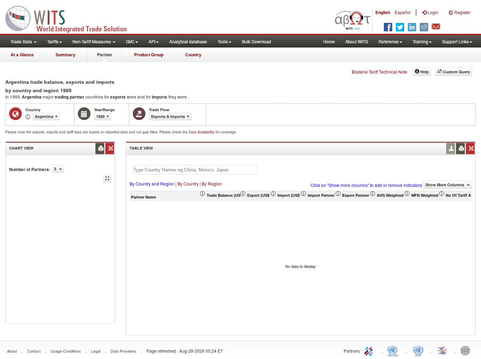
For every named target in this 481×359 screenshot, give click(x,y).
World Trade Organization (443, 350)
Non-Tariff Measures (92, 41)
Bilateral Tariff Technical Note (379, 72)
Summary (65, 54)
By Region (212, 184)
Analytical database (188, 41)
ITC (370, 350)
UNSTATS (418, 350)
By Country (188, 184)
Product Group (148, 54)
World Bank (467, 350)
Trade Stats (22, 41)
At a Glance (22, 54)
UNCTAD (394, 350)
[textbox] (195, 170)
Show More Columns (445, 184)
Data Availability (202, 132)
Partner (104, 54)
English (382, 12)
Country (193, 54)
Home (329, 41)
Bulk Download (256, 41)
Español (403, 12)
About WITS (356, 41)
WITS (70, 17)
